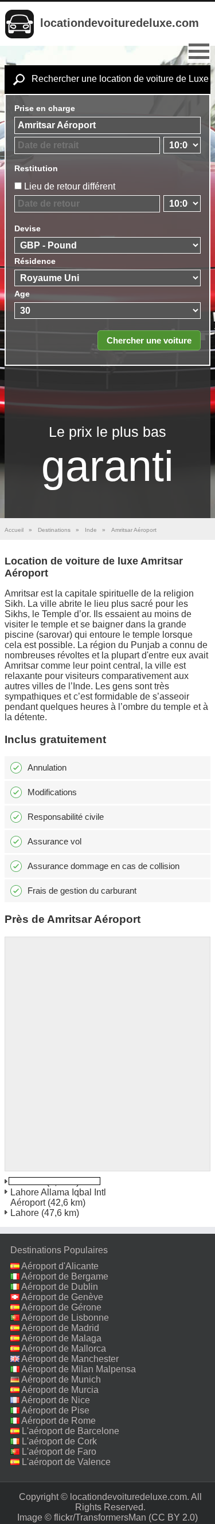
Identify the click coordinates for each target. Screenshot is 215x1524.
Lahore (24, 1213)
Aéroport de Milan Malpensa (78, 1369)
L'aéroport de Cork (59, 1441)
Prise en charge (44, 108)
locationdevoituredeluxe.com (119, 23)
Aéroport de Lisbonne (65, 1317)
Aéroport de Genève (62, 1297)
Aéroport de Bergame (64, 1276)
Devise (27, 228)
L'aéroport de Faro (59, 1451)
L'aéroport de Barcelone (70, 1431)
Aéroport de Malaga (61, 1338)
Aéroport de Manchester (70, 1359)
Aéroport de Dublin (59, 1287)
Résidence (35, 261)
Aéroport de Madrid (60, 1328)
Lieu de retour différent (69, 186)
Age (22, 293)
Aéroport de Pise (55, 1410)
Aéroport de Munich (61, 1379)
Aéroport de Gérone (61, 1307)
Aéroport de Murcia (60, 1390)
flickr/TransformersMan (100, 1517)
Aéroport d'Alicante (60, 1266)
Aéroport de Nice (55, 1400)
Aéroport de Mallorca (63, 1348)
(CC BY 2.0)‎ (173, 1517)
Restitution (36, 168)
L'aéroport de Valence (66, 1462)
